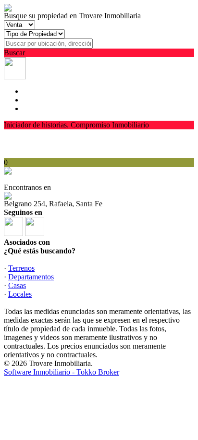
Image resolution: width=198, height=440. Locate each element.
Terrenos (21, 268)
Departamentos (31, 277)
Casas (17, 285)
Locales (20, 294)
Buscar (14, 53)
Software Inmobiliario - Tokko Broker (61, 372)
